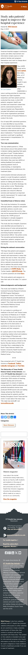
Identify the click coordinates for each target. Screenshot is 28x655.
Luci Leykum (21, 71)
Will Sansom (12, 27)
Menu (25, 6)
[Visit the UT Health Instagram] (9, 553)
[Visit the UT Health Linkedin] (12, 553)
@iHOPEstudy (17, 271)
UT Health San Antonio (11, 564)
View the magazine (10, 499)
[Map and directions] (5, 528)
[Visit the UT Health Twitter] (16, 553)
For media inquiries (10, 540)
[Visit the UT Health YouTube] (19, 553)
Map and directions (14, 529)
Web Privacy (5, 621)
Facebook (11, 363)
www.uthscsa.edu (7, 403)
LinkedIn (4, 366)
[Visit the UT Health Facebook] (6, 553)
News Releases (9, 425)
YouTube (21, 366)
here (22, 274)
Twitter (18, 363)
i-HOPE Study (16, 269)
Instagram (11, 366)
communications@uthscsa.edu (14, 535)
